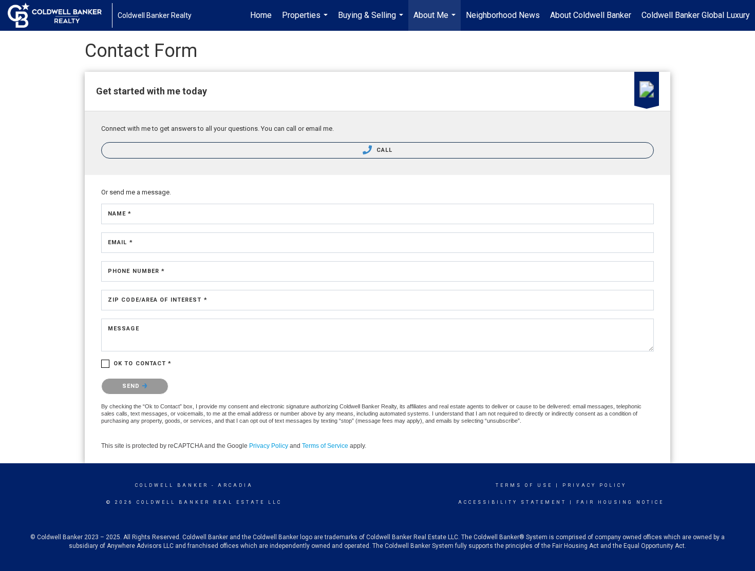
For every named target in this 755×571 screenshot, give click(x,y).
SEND (132, 386)
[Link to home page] (60, 15)
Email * (120, 242)
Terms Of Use (524, 485)
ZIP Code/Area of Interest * (157, 300)
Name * (120, 213)
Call (383, 150)
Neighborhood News (503, 15)
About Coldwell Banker (590, 15)
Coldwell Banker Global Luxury (695, 15)
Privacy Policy (268, 445)
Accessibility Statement (512, 502)
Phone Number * (136, 271)
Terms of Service (325, 445)
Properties (306, 20)
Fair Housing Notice (620, 502)
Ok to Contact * (143, 363)
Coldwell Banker (172, 485)
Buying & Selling (372, 20)
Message (123, 328)
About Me (435, 20)
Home (261, 15)
